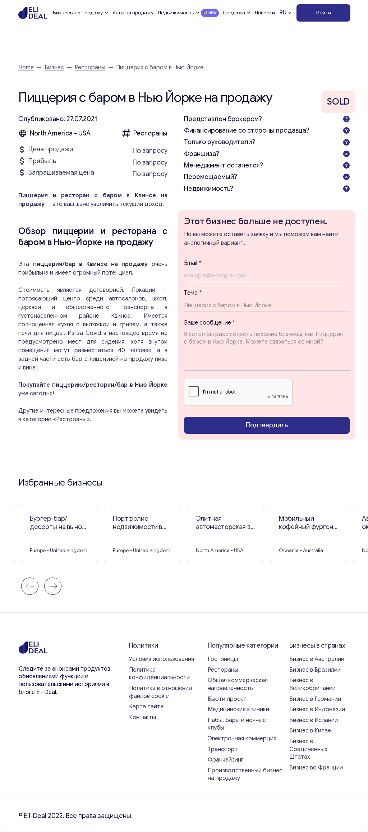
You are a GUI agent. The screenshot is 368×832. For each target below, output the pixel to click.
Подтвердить (267, 425)
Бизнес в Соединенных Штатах (308, 749)
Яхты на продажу (132, 13)
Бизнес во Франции (316, 767)
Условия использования (161, 659)
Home (26, 67)
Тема (193, 293)
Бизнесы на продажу (78, 13)
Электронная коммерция (242, 738)
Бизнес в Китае (310, 730)
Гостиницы (223, 659)
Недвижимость (176, 13)
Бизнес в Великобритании (312, 684)
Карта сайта (146, 706)
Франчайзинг (226, 759)
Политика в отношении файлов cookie (160, 692)
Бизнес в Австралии (316, 659)
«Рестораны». (72, 419)
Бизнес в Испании (313, 720)
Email (192, 263)
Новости (265, 13)
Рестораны (90, 67)
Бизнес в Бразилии (315, 670)
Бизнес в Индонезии (317, 709)
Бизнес (54, 67)
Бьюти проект (227, 699)
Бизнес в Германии (315, 699)
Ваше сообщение (209, 322)
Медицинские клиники (238, 709)
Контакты (142, 717)
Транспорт (223, 749)
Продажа (234, 13)
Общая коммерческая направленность (238, 684)
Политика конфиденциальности (159, 673)
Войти (323, 13)
